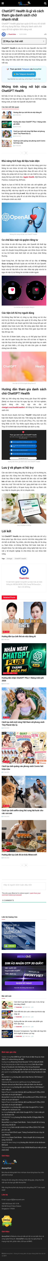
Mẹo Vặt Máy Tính (10, 673)
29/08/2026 (27, 1017)
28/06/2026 (17, 136)
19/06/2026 (6, 816)
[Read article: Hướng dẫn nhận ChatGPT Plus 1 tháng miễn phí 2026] (7, 124)
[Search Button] (45, 3)
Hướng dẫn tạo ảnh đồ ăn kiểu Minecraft (19, 855)
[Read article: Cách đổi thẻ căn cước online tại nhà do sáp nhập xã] (7, 1014)
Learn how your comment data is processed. (21, 894)
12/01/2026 (22, 34)
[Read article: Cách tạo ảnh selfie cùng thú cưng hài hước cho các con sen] (24, 792)
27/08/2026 (27, 1036)
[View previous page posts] (22, 153)
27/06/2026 (17, 145)
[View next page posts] (26, 153)
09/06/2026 (6, 857)
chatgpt (9, 558)
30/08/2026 (27, 1007)
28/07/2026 (17, 126)
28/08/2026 (27, 1026)
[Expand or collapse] (43, 41)
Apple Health (28, 177)
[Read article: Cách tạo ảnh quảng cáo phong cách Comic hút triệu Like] (7, 143)
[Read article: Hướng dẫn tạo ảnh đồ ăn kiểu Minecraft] (24, 836)
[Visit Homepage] (24, 3)
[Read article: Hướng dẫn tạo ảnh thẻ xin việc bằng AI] (7, 115)
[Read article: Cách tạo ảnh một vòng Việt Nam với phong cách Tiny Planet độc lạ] (7, 133)
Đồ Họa (6, 632)
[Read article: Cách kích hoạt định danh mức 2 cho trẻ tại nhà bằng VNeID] (7, 1005)
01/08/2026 (17, 115)
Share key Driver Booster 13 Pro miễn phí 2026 (27, 1062)
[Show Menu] (3, 3)
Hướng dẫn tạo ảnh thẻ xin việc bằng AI (27, 112)
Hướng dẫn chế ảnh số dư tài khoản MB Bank (30, 1069)
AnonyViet (5, 1077)
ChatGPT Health (20, 558)
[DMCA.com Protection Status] (7, 1221)
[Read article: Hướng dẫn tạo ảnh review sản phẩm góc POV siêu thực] (7, 1024)
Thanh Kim (12, 34)
